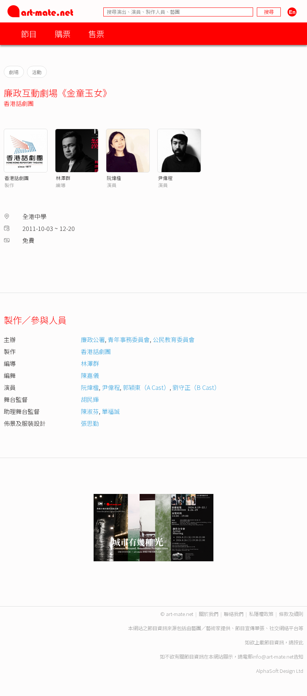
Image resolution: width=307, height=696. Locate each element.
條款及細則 (291, 613)
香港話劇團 (19, 103)
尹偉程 (165, 177)
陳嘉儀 (90, 375)
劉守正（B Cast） (196, 387)
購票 (62, 33)
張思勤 (90, 423)
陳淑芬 (90, 411)
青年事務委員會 (129, 339)
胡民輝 (90, 399)
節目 (29, 33)
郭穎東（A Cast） (146, 387)
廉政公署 (93, 339)
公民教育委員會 (174, 339)
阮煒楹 (114, 177)
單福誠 (111, 411)
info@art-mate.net (273, 656)
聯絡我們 (233, 613)
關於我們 (208, 613)
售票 (96, 33)
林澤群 (63, 177)
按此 (298, 642)
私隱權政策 (261, 613)
